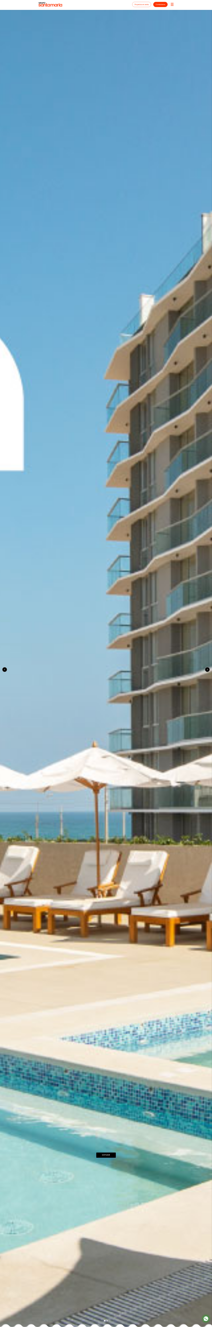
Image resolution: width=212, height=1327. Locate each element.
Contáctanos (160, 4)
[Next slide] (207, 669)
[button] (104, 1320)
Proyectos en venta (142, 4)
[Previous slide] (4, 669)
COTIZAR (106, 1155)
